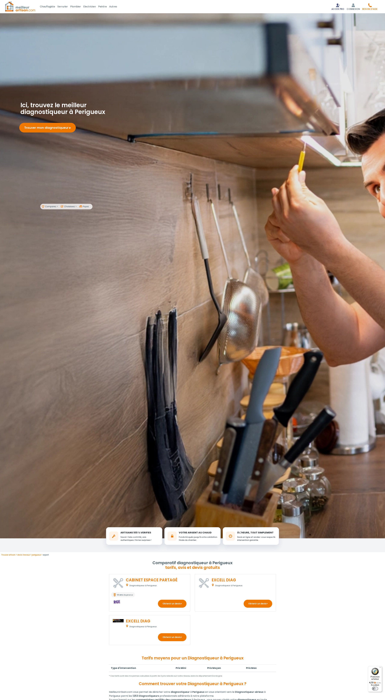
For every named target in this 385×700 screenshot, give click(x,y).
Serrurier (62, 6)
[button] (369, 6)
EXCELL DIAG (224, 580)
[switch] (375, 688)
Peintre (102, 6)
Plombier (75, 6)
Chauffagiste (47, 6)
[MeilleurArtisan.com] (20, 6)
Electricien (89, 6)
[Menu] (380, 668)
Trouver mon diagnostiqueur (46, 128)
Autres (113, 6)
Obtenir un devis (172, 603)
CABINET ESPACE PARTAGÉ (151, 580)
